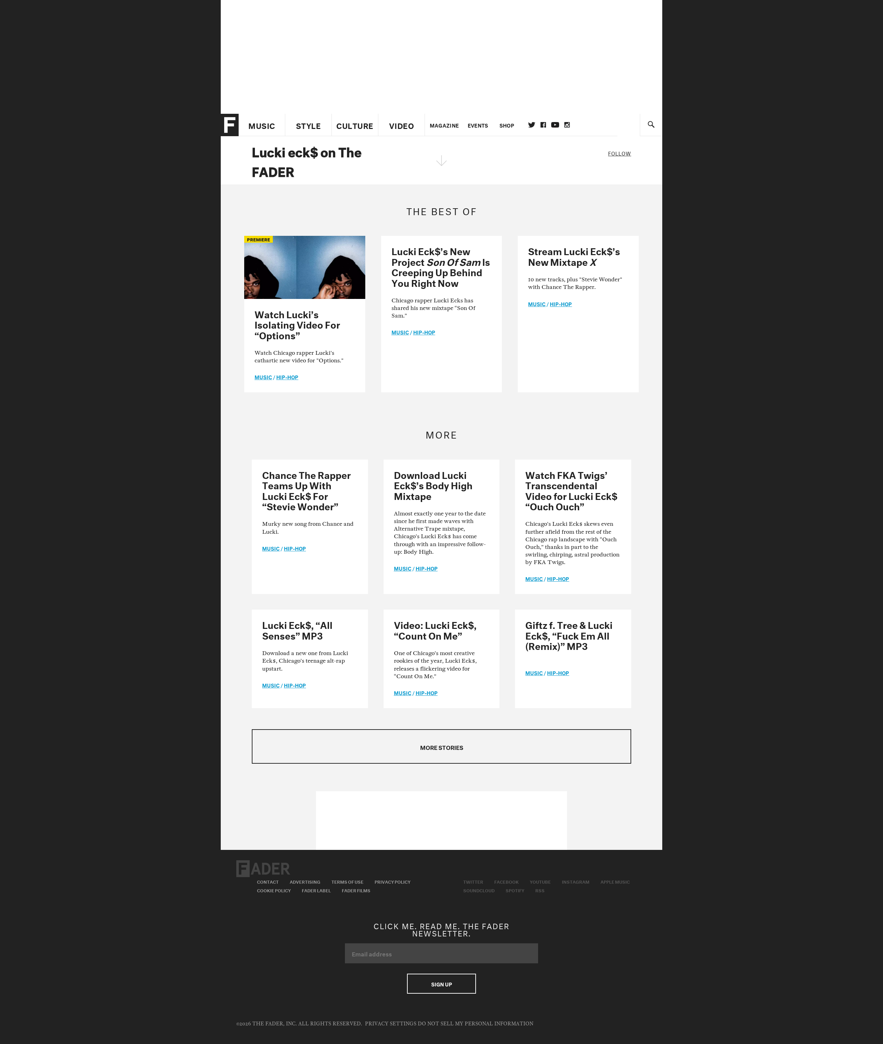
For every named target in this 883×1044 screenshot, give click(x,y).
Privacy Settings (390, 1024)
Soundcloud (479, 889)
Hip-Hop (287, 376)
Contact (268, 881)
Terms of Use (347, 881)
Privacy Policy (392, 881)
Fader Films (356, 889)
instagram (567, 125)
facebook (543, 125)
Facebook (506, 881)
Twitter (531, 125)
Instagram (575, 881)
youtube (555, 125)
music (263, 376)
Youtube (540, 881)
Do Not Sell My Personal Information (475, 1024)
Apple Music (615, 881)
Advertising (305, 881)
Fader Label (316, 889)
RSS (540, 889)
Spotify (515, 889)
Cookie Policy (274, 889)
